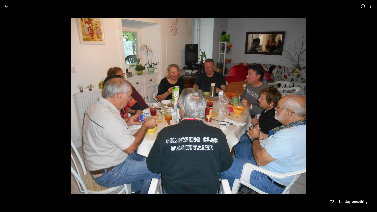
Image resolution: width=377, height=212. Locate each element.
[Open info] (363, 6)
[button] (10, 106)
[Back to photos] (6, 6)
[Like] (331, 201)
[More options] (371, 6)
